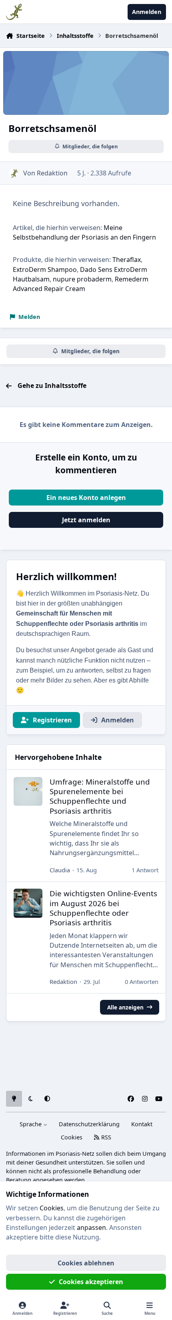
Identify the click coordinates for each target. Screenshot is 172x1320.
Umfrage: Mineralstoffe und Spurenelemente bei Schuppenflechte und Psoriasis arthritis (100, 796)
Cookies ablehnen (86, 1263)
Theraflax (126, 259)
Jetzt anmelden (86, 519)
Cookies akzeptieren (91, 1281)
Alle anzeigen (125, 1007)
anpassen (91, 1227)
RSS (105, 1137)
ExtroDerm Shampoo (45, 269)
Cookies (71, 1137)
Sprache (31, 1124)
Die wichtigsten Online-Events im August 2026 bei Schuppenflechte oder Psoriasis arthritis (103, 908)
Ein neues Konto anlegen (86, 497)
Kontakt (141, 1124)
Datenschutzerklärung (89, 1124)
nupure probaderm (82, 279)
